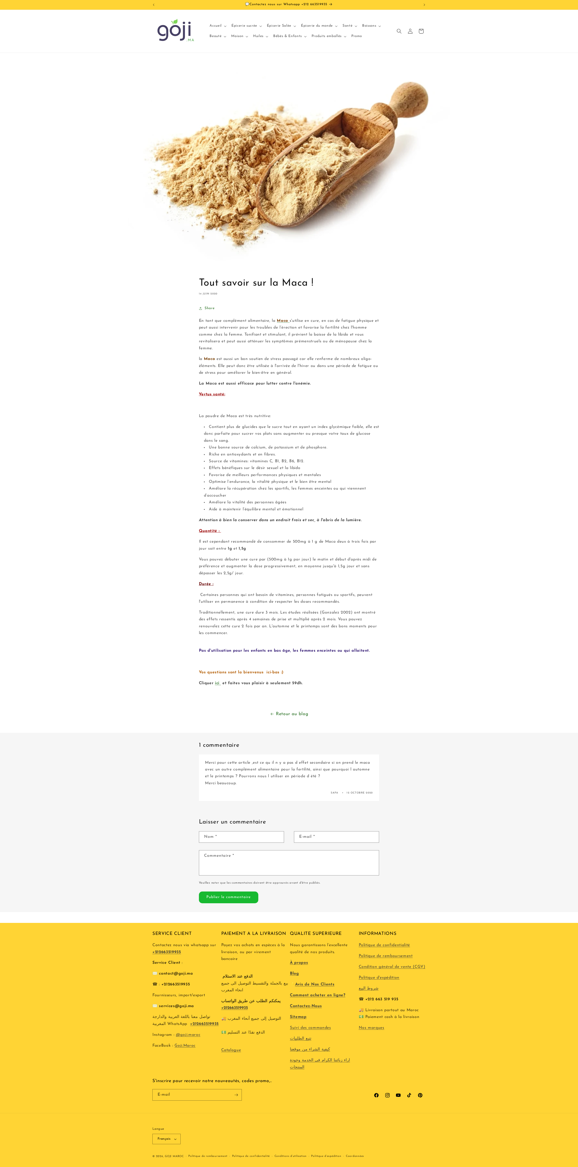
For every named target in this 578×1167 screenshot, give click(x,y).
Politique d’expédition (326, 1156)
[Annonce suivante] (424, 4)
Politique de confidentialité (384, 945)
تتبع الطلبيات (300, 1039)
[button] (217, 26)
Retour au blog (292, 714)
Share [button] (209, 308)
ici (218, 683)
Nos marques (371, 1028)
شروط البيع (369, 988)
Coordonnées (355, 1156)
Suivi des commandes (310, 1028)
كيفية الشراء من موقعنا (310, 1049)
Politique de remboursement (386, 956)
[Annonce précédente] (154, 4)
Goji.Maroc (185, 1046)
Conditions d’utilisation (291, 1156)
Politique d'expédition (379, 978)
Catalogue (231, 1050)
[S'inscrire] (236, 1095)
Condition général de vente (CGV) (392, 967)
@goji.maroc (188, 1035)
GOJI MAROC (174, 1156)
